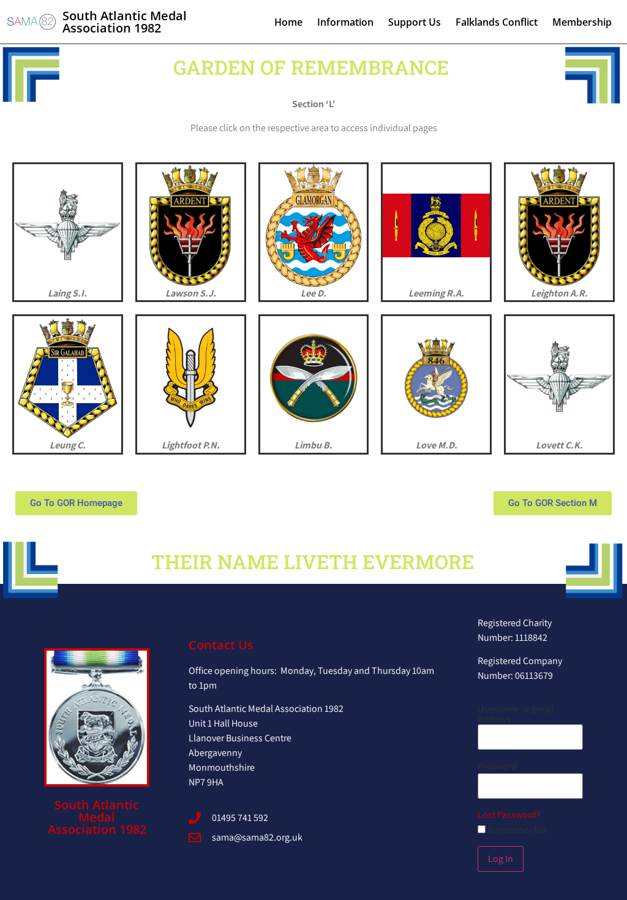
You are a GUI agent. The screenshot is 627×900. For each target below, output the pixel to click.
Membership (582, 22)
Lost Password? (509, 814)
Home (288, 22)
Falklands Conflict (497, 22)
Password (497, 766)
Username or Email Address (516, 714)
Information (345, 22)
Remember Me (516, 830)
